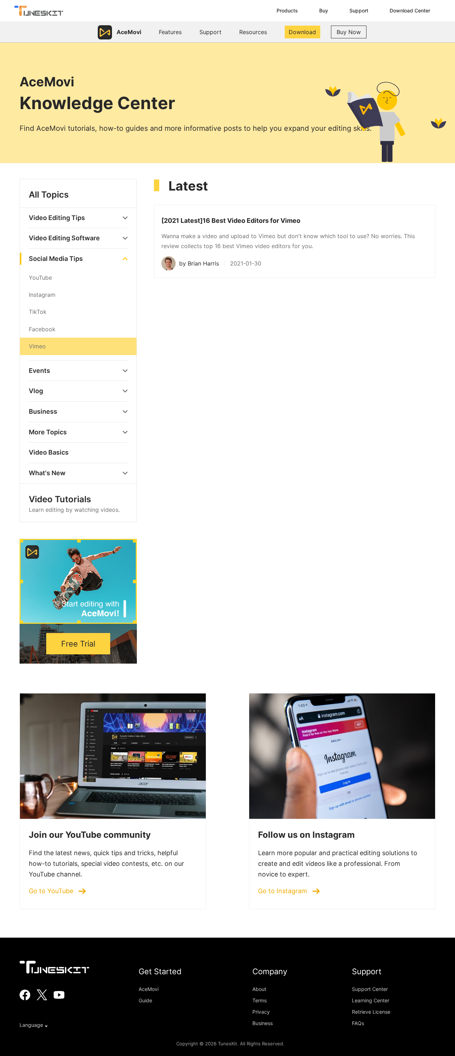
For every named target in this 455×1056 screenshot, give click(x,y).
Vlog (36, 391)
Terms (259, 1000)
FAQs (358, 1023)
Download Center (410, 10)
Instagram (42, 294)
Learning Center (370, 1000)
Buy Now (349, 32)
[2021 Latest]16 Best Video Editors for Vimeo (230, 220)
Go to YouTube (52, 891)
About (259, 989)
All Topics (49, 194)
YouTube (40, 277)
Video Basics (49, 452)
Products (287, 10)
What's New (47, 473)
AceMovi (149, 989)
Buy (323, 10)
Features (170, 32)
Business (43, 411)
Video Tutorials (74, 504)
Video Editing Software (64, 238)
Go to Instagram (283, 891)
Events (39, 370)
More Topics (48, 432)
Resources (253, 32)
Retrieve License (371, 1012)
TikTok (38, 311)
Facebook (42, 329)
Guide (145, 1000)
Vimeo (37, 346)
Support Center (370, 989)
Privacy (261, 1012)
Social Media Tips (56, 258)
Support (358, 10)
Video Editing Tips (57, 217)
